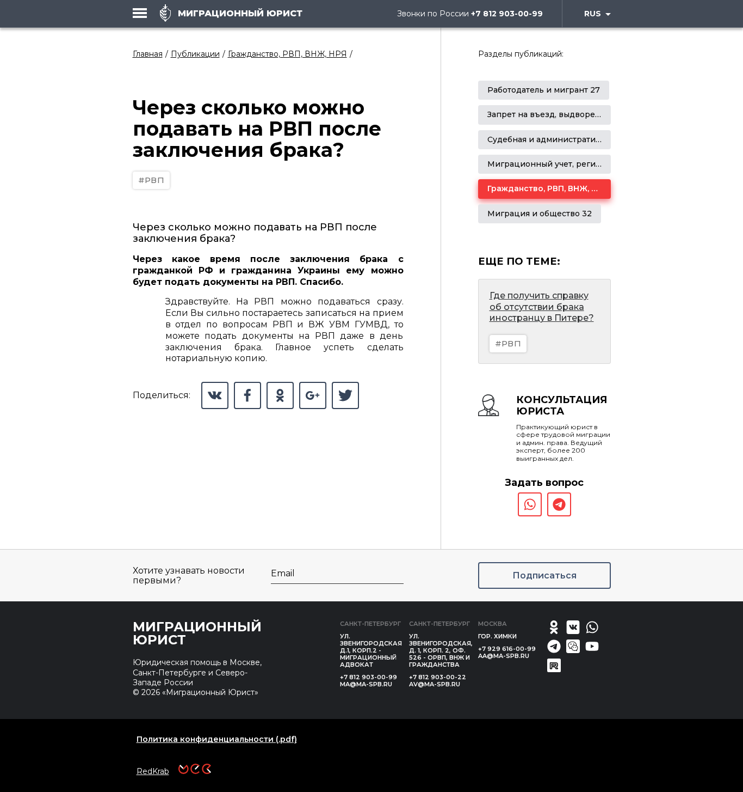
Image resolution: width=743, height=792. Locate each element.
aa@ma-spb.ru (503, 656)
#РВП (151, 180)
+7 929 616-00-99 (507, 649)
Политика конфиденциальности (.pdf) (217, 739)
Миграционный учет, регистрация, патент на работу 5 (598, 164)
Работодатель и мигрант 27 (543, 90)
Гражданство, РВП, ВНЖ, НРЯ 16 (552, 188)
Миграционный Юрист (197, 633)
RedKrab (153, 771)
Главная (148, 54)
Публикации (195, 54)
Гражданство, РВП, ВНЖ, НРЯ (287, 54)
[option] (543, 90)
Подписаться (544, 575)
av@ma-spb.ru (434, 684)
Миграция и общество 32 (539, 213)
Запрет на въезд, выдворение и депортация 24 (585, 114)
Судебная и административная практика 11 (575, 139)
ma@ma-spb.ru (366, 684)
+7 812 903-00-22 (437, 677)
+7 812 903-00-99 (507, 14)
